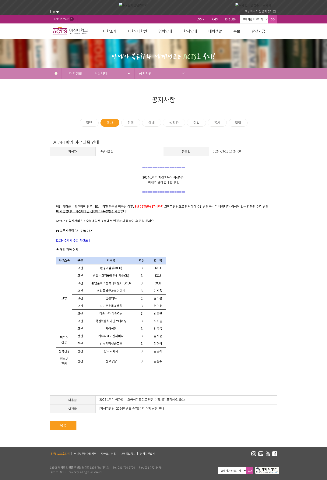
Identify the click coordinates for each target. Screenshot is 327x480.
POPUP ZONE (63, 19)
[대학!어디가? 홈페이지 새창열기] (267, 469)
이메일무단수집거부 (85, 453)
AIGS (215, 19)
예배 (151, 122)
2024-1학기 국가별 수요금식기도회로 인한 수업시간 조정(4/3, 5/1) (142, 399)
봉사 (217, 122)
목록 (63, 425)
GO (273, 19)
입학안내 (165, 31)
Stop (49, 11)
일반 (89, 122)
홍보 (236, 31)
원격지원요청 (147, 453)
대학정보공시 (128, 453)
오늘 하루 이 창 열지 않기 (258, 11)
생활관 (174, 122)
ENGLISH (230, 19)
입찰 (238, 122)
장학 (131, 122)
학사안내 (190, 31)
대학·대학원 (137, 31)
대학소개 (110, 31)
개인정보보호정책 (60, 453)
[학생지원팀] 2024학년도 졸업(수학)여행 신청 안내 (131, 408)
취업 (196, 122)
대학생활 (215, 31)
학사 (110, 122)
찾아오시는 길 (108, 453)
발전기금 (258, 31)
